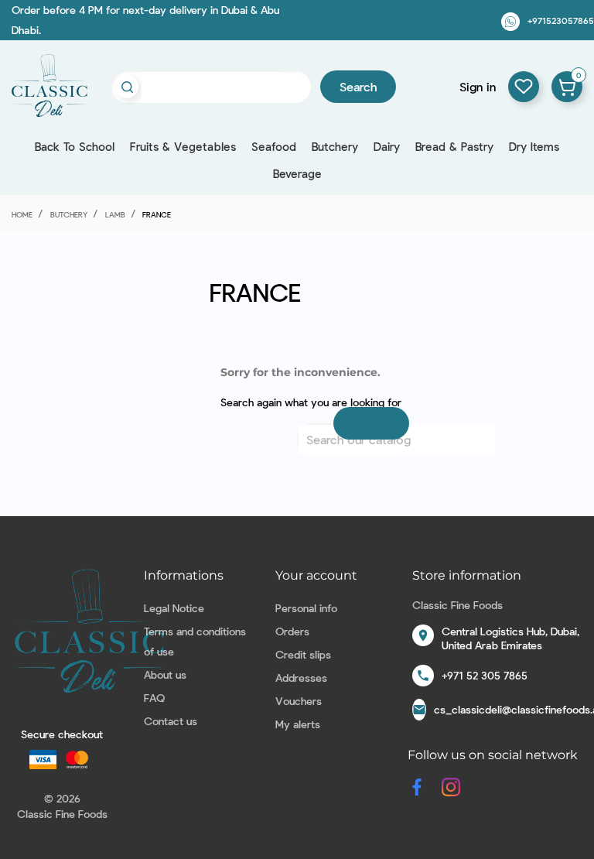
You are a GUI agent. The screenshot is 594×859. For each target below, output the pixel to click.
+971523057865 (560, 20)
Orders (292, 631)
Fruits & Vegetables (183, 146)
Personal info (306, 607)
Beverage (297, 173)
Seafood (273, 146)
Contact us (170, 720)
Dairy (387, 146)
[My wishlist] (523, 86)
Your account (316, 575)
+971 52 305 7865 (484, 675)
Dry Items (534, 146)
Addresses (301, 677)
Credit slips (303, 654)
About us (165, 674)
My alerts (297, 724)
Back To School (74, 146)
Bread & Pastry (454, 146)
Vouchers (298, 700)
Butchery (335, 146)
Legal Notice (174, 607)
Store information (466, 575)
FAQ (154, 697)
